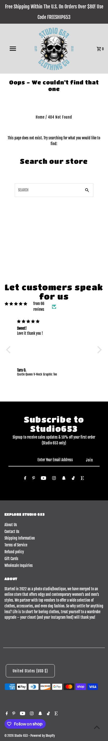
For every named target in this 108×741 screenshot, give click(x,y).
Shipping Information (19, 538)
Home (40, 117)
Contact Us (11, 531)
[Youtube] (43, 479)
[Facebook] (25, 479)
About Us (10, 524)
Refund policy (14, 552)
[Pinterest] (33, 479)
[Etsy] (82, 479)
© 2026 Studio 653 (16, 736)
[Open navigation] (13, 48)
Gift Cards (11, 558)
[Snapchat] (64, 479)
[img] (16, 304)
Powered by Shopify (42, 736)
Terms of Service (15, 545)
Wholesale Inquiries (18, 565)
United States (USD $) (30, 671)
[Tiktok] (73, 479)
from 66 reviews (38, 306)
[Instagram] (54, 479)
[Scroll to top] (97, 727)
